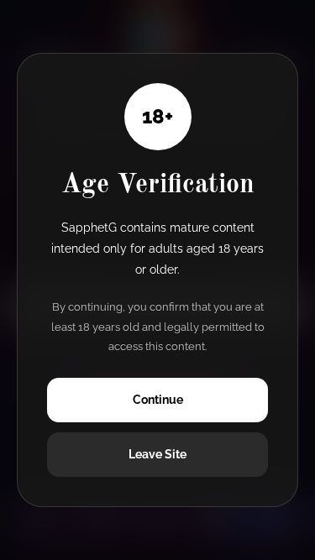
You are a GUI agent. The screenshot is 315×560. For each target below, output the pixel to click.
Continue (158, 399)
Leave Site (157, 454)
